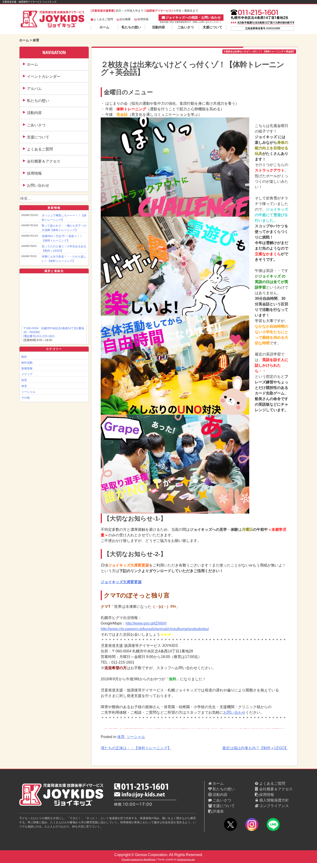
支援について (212, 27)
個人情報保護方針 (274, 800)
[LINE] (273, 825)
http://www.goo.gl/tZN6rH (146, 623)
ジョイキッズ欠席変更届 (121, 582)
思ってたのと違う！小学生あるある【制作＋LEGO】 (64, 248)
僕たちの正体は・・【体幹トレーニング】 (136, 748)
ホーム (104, 27)
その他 (25, 397)
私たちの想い (131, 27)
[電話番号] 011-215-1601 (39, 336)
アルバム (34, 89)
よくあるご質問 (103, 19)
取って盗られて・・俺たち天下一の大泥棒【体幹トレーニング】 (64, 228)
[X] (230, 825)
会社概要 (125, 19)
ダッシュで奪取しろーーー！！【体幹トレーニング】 (64, 217)
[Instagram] (251, 825)
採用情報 (143, 19)
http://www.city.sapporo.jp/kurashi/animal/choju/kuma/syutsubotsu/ (155, 629)
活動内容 (158, 27)
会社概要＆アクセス (43, 161)
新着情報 (26, 368)
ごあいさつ (186, 27)
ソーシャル (28, 392)
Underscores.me (186, 859)
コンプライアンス (274, 806)
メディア (26, 374)
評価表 (218, 811)
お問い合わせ (38, 185)
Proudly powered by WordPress (138, 859)
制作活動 (26, 362)
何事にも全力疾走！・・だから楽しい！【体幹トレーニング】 (64, 259)
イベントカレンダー (43, 76)
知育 (24, 380)
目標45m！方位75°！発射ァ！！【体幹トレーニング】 (62, 238)
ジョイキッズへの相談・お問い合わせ (193, 17)
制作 (24, 356)
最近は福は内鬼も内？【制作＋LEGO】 (255, 748)
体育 (24, 386)
